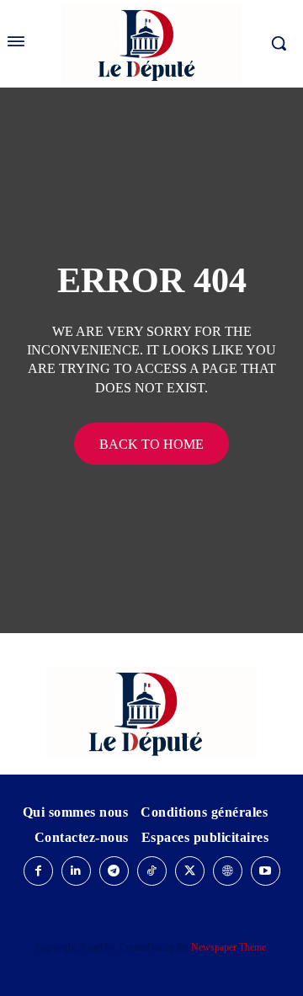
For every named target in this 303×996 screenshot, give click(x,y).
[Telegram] (114, 871)
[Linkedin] (76, 871)
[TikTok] (152, 871)
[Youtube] (265, 871)
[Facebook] (38, 871)
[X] (190, 871)
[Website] (227, 871)
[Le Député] (151, 712)
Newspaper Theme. (229, 947)
